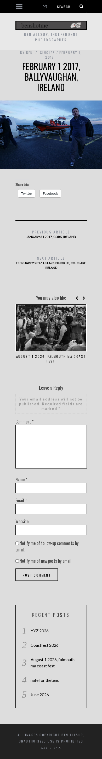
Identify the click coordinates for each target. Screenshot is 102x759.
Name (21, 479)
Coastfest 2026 (45, 645)
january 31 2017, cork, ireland (51, 234)
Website (22, 521)
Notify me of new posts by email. (46, 561)
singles (47, 52)
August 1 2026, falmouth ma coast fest (51, 358)
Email (21, 500)
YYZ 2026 (40, 630)
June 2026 (40, 694)
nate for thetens (45, 680)
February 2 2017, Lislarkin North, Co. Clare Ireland (51, 262)
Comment (24, 421)
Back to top (50, 747)
